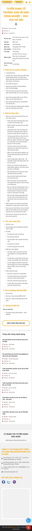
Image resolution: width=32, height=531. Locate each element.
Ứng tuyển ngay (7, 2)
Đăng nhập (18, 2)
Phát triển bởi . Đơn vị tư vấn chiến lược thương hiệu (16, 528)
